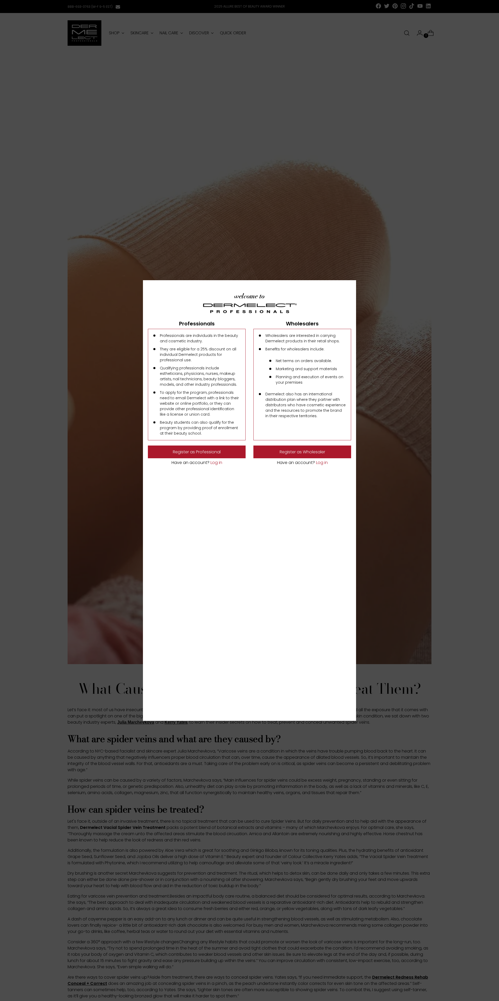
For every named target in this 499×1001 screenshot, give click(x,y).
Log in (215, 463)
